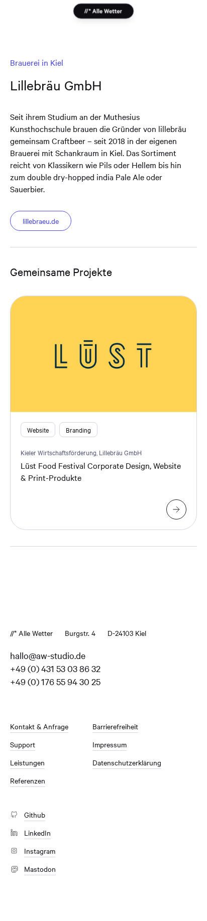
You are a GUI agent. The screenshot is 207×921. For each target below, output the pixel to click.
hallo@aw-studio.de (47, 655)
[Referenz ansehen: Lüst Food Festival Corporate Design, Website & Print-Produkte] (176, 509)
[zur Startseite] (103, 11)
